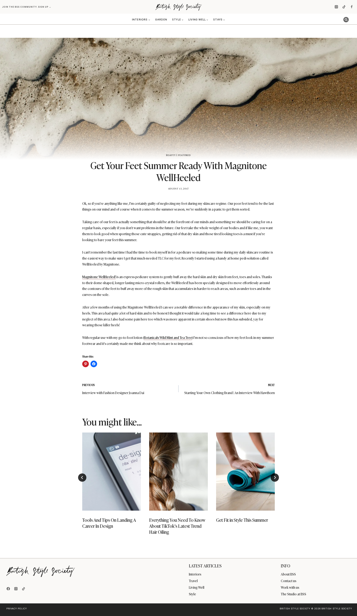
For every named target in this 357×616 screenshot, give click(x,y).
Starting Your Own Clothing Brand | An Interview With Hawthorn (229, 389)
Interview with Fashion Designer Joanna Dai (113, 389)
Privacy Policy (16, 608)
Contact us (288, 580)
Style (192, 593)
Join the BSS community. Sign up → (27, 7)
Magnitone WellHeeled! (99, 276)
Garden (161, 19)
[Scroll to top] (347, 604)
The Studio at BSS (293, 593)
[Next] (275, 477)
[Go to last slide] (82, 477)
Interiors (195, 574)
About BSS (288, 574)
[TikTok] (344, 7)
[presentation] (111, 472)
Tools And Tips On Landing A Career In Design (109, 523)
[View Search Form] (346, 19)
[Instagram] (336, 7)
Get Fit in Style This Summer (242, 520)
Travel (193, 580)
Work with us (290, 587)
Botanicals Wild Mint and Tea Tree (168, 337)
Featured (184, 155)
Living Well (196, 587)
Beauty (171, 155)
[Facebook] (351, 7)
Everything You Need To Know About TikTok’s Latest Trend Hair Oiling (177, 526)
